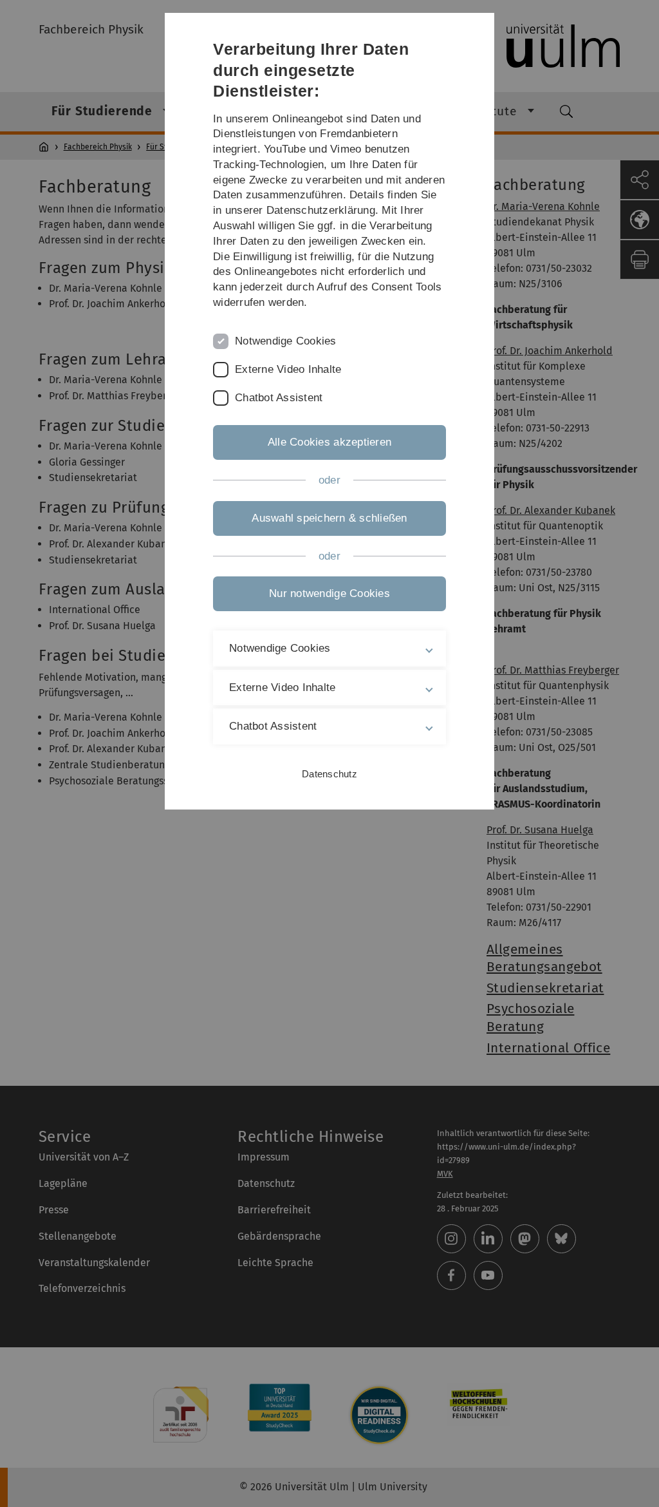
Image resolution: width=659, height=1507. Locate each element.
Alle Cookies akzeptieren (329, 442)
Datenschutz (329, 773)
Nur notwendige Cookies (329, 593)
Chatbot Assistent (278, 398)
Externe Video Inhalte (288, 369)
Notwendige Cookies (286, 341)
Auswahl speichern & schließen (329, 518)
